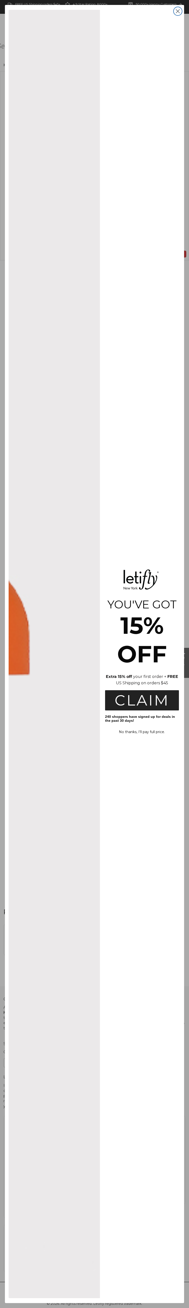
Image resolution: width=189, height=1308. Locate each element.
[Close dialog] (177, 11)
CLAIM (142, 700)
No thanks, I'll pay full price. (142, 732)
